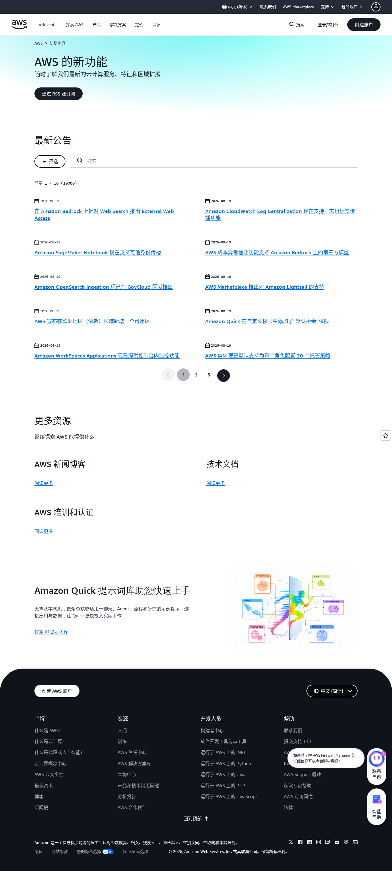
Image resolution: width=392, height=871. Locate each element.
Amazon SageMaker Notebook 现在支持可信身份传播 (97, 252)
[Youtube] (337, 843)
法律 (288, 807)
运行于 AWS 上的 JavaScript (229, 796)
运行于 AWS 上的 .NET (223, 752)
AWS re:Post (296, 752)
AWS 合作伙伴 (132, 807)
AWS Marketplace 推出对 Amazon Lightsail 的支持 (264, 287)
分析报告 (127, 796)
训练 (122, 741)
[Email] (355, 843)
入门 (122, 730)
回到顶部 (192, 818)
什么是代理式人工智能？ (59, 752)
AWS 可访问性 (298, 796)
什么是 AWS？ (48, 730)
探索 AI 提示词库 (51, 631)
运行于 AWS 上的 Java (223, 774)
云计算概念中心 (50, 763)
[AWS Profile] (376, 6)
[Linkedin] (309, 843)
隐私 (38, 851)
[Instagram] (318, 843)
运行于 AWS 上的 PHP (223, 785)
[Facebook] (300, 843)
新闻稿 (41, 807)
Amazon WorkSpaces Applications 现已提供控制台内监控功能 (107, 355)
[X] (291, 843)
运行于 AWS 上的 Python (226, 763)
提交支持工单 (297, 741)
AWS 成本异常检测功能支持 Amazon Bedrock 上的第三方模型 (277, 252)
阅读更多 (43, 483)
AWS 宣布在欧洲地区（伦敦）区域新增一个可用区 (92, 321)
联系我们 (293, 730)
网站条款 (60, 851)
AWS (38, 43)
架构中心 (127, 774)
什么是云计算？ (50, 741)
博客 (39, 796)
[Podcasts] (346, 843)
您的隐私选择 (89, 851)
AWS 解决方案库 (134, 763)
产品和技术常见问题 (138, 785)
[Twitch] (327, 843)
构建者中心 (212, 730)
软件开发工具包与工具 (224, 741)
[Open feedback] (386, 435)
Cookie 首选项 (135, 851)
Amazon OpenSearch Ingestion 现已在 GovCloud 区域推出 (103, 287)
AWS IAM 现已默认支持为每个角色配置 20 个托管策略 (267, 355)
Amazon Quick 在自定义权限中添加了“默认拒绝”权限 (267, 321)
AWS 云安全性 (48, 774)
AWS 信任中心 (132, 752)
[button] (74, 24)
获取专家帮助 (297, 785)
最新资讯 (43, 785)
